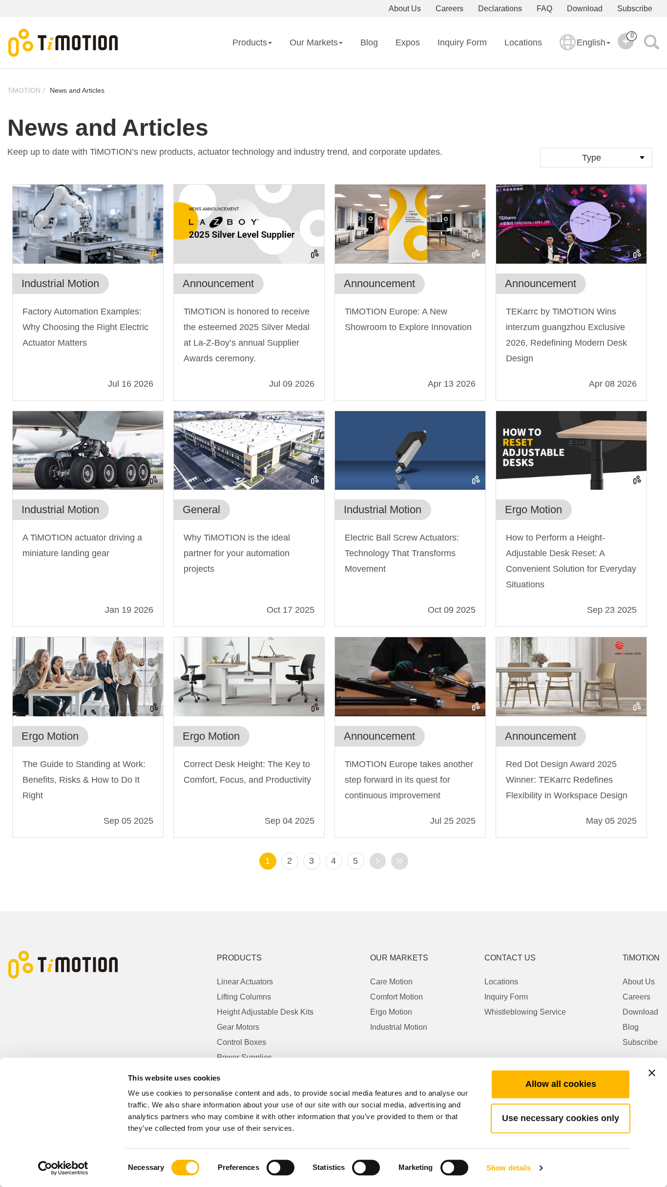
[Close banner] (651, 1072)
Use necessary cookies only (560, 1118)
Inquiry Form (462, 42)
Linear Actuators (245, 982)
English (591, 42)
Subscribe (634, 8)
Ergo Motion (391, 1012)
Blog (369, 42)
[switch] (280, 1167)
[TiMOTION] (63, 43)
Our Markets (314, 42)
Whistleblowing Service (525, 1012)
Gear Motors (238, 1027)
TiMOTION (24, 90)
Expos (408, 42)
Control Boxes (241, 1042)
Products (249, 42)
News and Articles (77, 90)
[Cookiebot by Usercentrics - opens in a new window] (63, 1168)
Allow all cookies (560, 1084)
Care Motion (391, 982)
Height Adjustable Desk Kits (265, 1012)
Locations (523, 42)
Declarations (500, 8)
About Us (405, 8)
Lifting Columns (244, 997)
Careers (449, 8)
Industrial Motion (398, 1027)
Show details (508, 1168)
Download (585, 8)
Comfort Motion (396, 997)
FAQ (544, 8)
